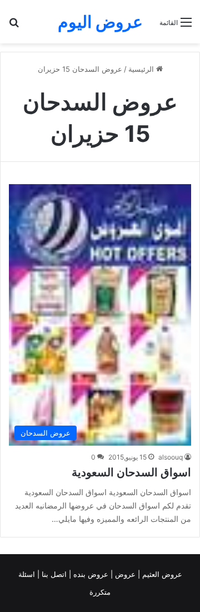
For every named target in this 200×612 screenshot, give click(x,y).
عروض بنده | (90, 574)
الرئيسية (142, 69)
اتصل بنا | (53, 574)
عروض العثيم (161, 574)
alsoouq (170, 457)
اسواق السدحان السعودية (131, 472)
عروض (125, 574)
